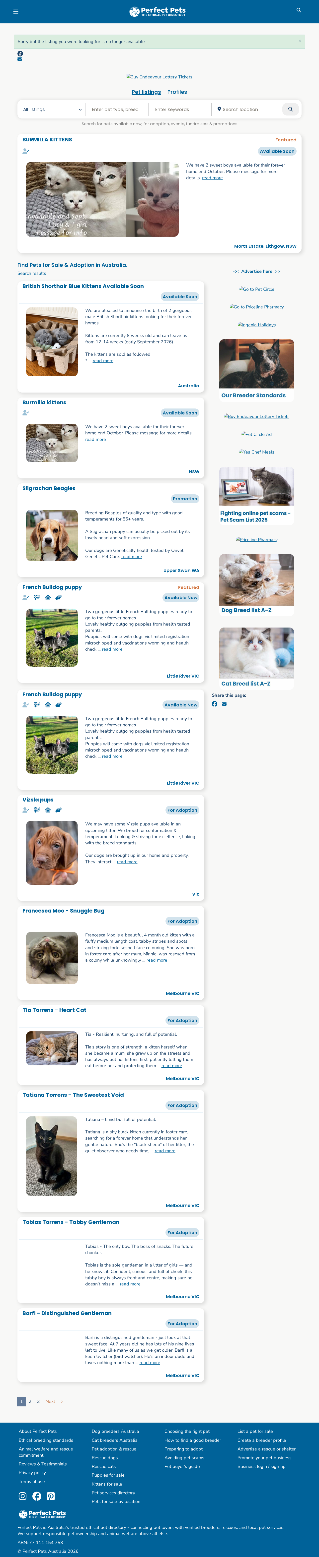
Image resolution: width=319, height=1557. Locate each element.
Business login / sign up (262, 1513)
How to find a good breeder (192, 1486)
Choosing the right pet (187, 1478)
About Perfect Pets (38, 1478)
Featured (286, 140)
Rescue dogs (105, 1504)
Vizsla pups (38, 800)
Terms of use (32, 1528)
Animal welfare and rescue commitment (46, 1498)
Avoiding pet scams (184, 1504)
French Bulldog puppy (52, 587)
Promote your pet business (265, 1504)
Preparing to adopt (183, 1495)
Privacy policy (32, 1519)
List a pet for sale (255, 1478)
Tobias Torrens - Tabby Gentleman (70, 1222)
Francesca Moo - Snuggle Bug (63, 911)
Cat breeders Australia (115, 1486)
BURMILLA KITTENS (47, 139)
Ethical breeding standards (46, 1486)
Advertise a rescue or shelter (267, 1495)
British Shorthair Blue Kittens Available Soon (83, 286)
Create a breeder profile (262, 1486)
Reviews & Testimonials (43, 1510)
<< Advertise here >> (256, 271)
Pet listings (146, 92)
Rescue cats (104, 1513)
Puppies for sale (108, 1521)
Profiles (177, 92)
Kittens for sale (107, 1530)
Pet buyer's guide (182, 1513)
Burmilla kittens (44, 402)
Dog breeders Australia (115, 1478)
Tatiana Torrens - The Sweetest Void (73, 1095)
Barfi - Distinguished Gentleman (67, 1349)
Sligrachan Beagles (49, 488)
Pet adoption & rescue (114, 1495)
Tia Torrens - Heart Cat (54, 1010)
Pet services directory (113, 1539)
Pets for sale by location (116, 1548)
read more (212, 178)
